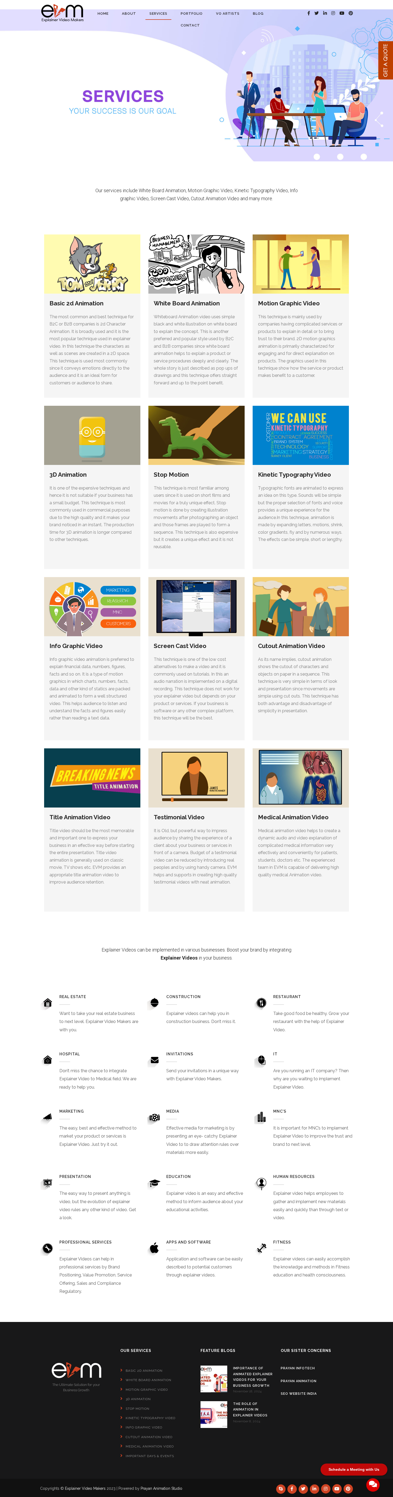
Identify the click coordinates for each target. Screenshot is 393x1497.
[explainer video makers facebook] (308, 13)
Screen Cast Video (180, 645)
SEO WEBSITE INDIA (299, 1394)
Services (158, 14)
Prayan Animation (299, 1381)
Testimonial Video (179, 817)
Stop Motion (171, 474)
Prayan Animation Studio (161, 1488)
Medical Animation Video (293, 817)
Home (103, 14)
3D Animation (68, 474)
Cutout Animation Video (291, 645)
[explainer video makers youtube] (342, 13)
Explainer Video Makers (85, 1488)
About (129, 14)
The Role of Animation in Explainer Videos (250, 1409)
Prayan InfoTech (298, 1368)
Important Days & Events (150, 1456)
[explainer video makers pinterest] (348, 1489)
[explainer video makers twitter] (316, 13)
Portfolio (192, 14)
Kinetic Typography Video (294, 474)
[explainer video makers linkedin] (325, 13)
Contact (190, 25)
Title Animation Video (79, 817)
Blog (258, 14)
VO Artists (228, 14)
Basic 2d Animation (76, 303)
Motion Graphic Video (289, 303)
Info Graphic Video (76, 645)
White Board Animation (187, 303)
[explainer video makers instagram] (333, 13)
